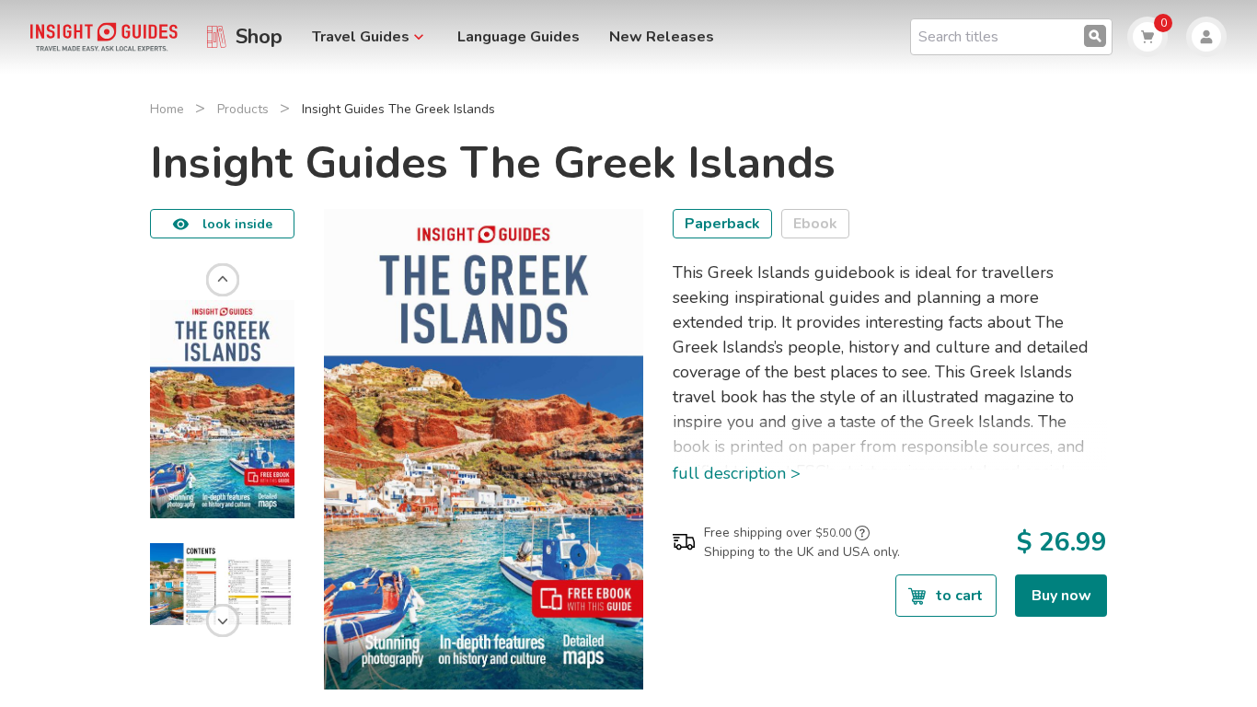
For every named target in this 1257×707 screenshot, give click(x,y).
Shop (259, 37)
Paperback (722, 224)
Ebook (815, 224)
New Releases (661, 37)
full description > (737, 473)
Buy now (1061, 595)
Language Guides (518, 37)
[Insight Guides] (104, 36)
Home (167, 109)
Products (243, 109)
